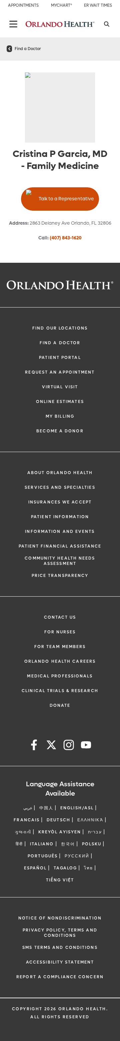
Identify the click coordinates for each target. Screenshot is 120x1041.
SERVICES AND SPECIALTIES (60, 487)
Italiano (42, 844)
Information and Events (60, 531)
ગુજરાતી (23, 832)
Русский (77, 856)
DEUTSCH (58, 820)
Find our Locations (60, 328)
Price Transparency (60, 575)
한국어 (68, 844)
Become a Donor (59, 431)
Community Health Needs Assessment (60, 561)
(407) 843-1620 (66, 238)
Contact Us (60, 617)
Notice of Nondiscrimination (60, 918)
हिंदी (19, 844)
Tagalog (65, 868)
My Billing (60, 416)
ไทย (88, 868)
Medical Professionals (60, 676)
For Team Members (60, 646)
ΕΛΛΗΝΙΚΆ (90, 820)
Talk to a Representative (66, 199)
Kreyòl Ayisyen (59, 832)
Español (35, 868)
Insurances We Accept (60, 502)
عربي (27, 808)
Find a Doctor (28, 48)
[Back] (13, 24)
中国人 (46, 808)
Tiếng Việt (60, 880)
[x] (51, 746)
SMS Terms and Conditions (59, 947)
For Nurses (60, 632)
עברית (95, 832)
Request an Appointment (60, 372)
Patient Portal (60, 357)
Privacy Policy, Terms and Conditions (60, 932)
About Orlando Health (60, 472)
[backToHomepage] (9, 48)
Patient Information (60, 516)
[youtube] (86, 746)
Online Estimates (60, 401)
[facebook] (34, 746)
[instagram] (68, 746)
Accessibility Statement (60, 962)
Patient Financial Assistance (60, 546)
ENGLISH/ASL (77, 808)
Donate (60, 705)
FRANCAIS (27, 820)
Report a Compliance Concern (60, 977)
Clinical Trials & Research (60, 690)
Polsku (92, 844)
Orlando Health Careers (60, 661)
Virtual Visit (60, 387)
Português (43, 856)
